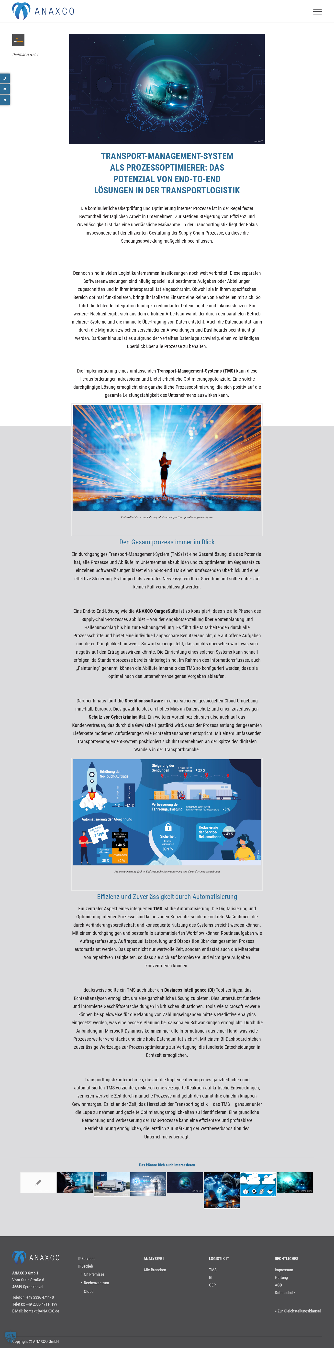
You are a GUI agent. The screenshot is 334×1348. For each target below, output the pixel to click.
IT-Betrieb (85, 1266)
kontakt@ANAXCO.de (41, 1311)
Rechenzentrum (96, 1282)
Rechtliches (286, 1258)
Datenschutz (285, 1292)
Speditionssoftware (143, 701)
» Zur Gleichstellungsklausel (298, 1311)
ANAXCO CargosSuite (157, 611)
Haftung (281, 1277)
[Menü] (316, 11)
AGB (278, 1285)
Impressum (284, 1269)
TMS (157, 908)
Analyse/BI (154, 1258)
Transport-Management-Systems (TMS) (195, 371)
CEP (212, 1285)
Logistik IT (219, 1258)
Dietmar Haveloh (25, 54)
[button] (11, 1337)
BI (210, 1277)
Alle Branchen (155, 1269)
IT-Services (86, 1258)
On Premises (94, 1274)
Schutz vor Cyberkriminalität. (117, 717)
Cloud (88, 1291)
